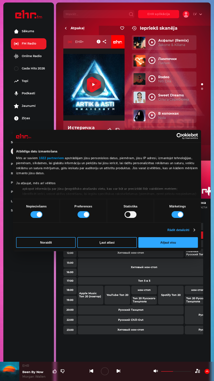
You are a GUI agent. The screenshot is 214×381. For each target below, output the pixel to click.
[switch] (83, 214)
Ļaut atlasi (107, 242)
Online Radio (32, 56)
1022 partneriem (51, 158)
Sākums (28, 31)
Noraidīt (46, 242)
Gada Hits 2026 (33, 68)
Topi (25, 81)
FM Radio (29, 43)
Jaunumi (29, 106)
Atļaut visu (168, 242)
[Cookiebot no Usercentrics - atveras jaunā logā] (179, 136)
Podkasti (28, 93)
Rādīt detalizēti (178, 230)
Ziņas (26, 118)
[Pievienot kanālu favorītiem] (122, 28)
